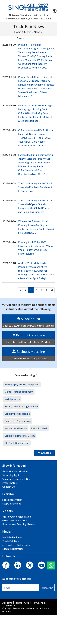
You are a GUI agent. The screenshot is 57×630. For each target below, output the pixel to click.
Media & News (32, 31)
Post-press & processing (18, 420)
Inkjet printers (12, 398)
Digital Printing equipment (19, 391)
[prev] (25, 290)
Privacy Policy (39, 602)
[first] (20, 290)
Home (17, 31)
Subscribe (47, 587)
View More (44, 452)
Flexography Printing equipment (22, 384)
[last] (52, 290)
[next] (46, 290)
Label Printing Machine (17, 413)
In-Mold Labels (39, 428)
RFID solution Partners (17, 442)
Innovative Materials (16, 428)
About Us (7, 602)
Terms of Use (22, 602)
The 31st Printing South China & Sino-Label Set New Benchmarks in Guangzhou (36, 187)
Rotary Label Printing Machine (21, 406)
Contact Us (9, 605)
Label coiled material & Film (20, 435)
